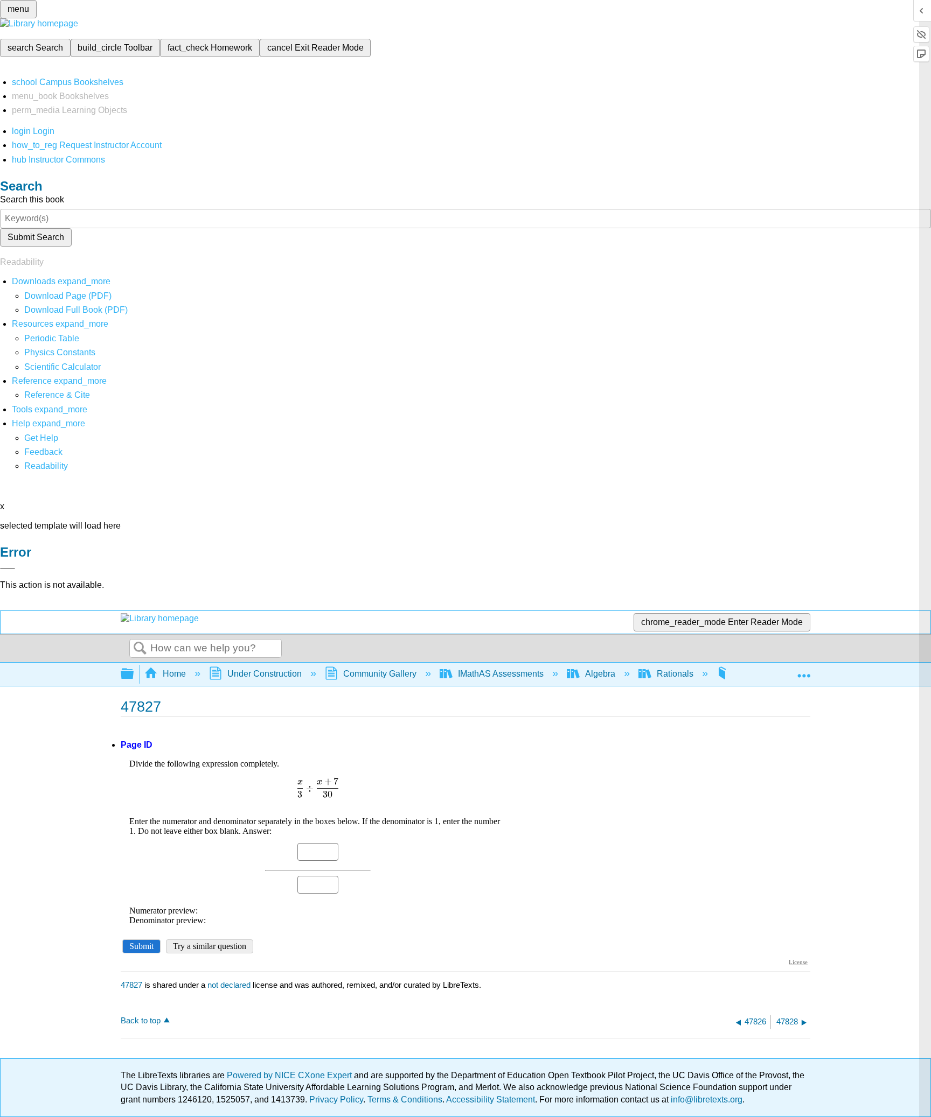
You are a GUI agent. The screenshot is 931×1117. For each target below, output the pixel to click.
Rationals (675, 673)
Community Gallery (380, 673)
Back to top (141, 1020)
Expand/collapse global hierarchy (134, 674)
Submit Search (36, 237)
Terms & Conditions (404, 1099)
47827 (131, 984)
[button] (43, 451)
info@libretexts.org (705, 1099)
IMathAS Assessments (501, 673)
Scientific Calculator (62, 366)
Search (140, 649)
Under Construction (264, 673)
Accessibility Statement (490, 1099)
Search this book (32, 199)
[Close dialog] (7, 568)
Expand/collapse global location (803, 671)
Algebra (600, 673)
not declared (230, 984)
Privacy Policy (336, 1099)
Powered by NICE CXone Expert (290, 1075)
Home (174, 673)
